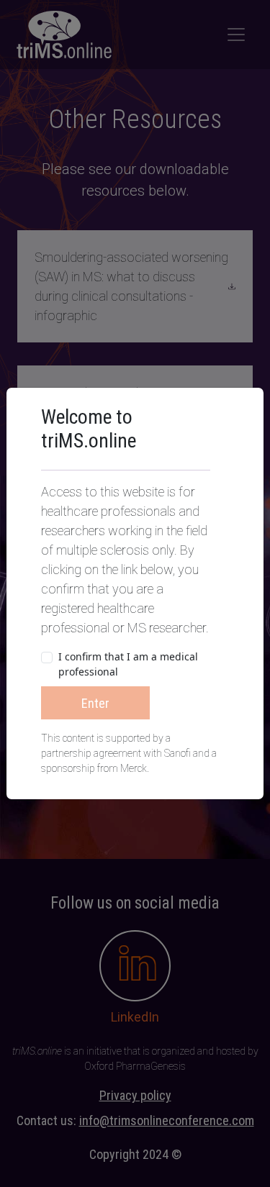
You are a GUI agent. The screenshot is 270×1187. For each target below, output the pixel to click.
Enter (95, 703)
